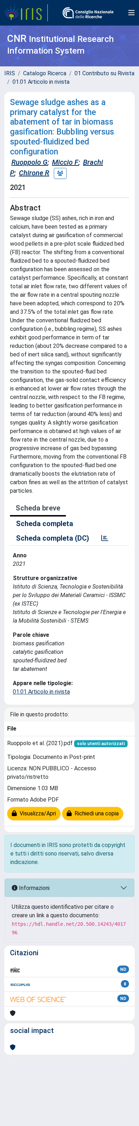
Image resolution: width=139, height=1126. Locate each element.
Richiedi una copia (95, 813)
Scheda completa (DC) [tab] (52, 538)
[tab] (104, 538)
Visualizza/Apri (36, 813)
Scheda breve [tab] (38, 508)
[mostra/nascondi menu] (131, 12)
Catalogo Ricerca (44, 73)
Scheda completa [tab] (44, 523)
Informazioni (33, 888)
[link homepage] (26, 12)
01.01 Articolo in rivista (41, 81)
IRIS (9, 73)
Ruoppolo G (29, 162)
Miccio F (65, 162)
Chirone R (34, 173)
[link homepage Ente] (88, 12)
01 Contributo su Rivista (104, 73)
